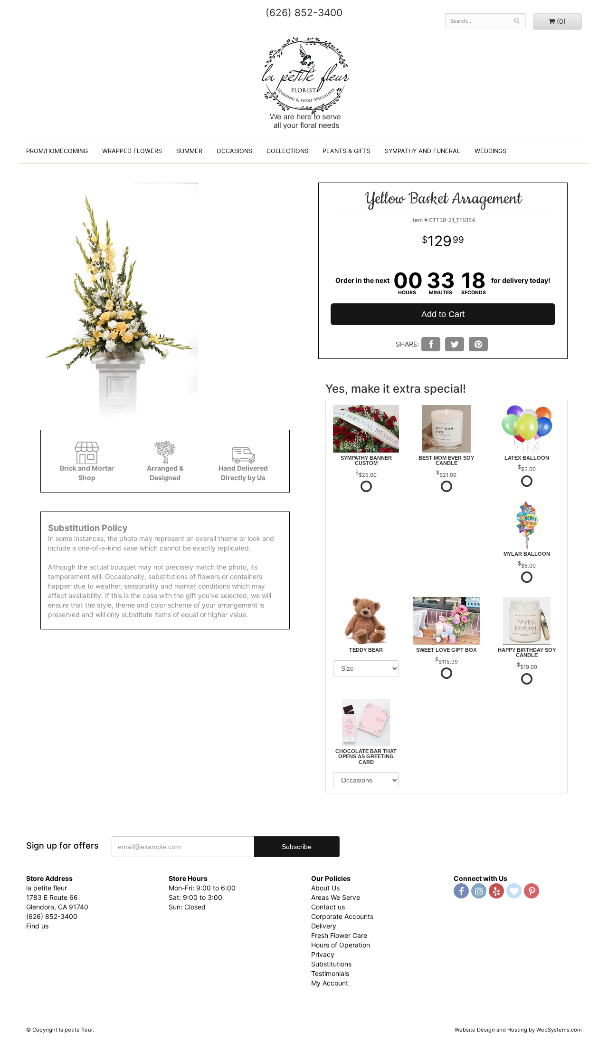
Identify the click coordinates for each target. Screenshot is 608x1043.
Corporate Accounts (342, 916)
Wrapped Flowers (132, 151)
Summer (189, 151)
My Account (329, 983)
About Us (325, 888)
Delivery (323, 926)
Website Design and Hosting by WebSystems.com (518, 1029)
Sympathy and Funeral (422, 151)
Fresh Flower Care (339, 935)
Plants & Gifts (346, 151)
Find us (37, 926)
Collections (287, 151)
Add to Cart (443, 314)
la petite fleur (304, 81)
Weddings (490, 151)
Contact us (328, 907)
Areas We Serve (335, 897)
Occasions (234, 151)
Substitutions (331, 964)
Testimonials (330, 973)
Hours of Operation (340, 945)
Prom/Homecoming (57, 151)
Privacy (322, 954)
